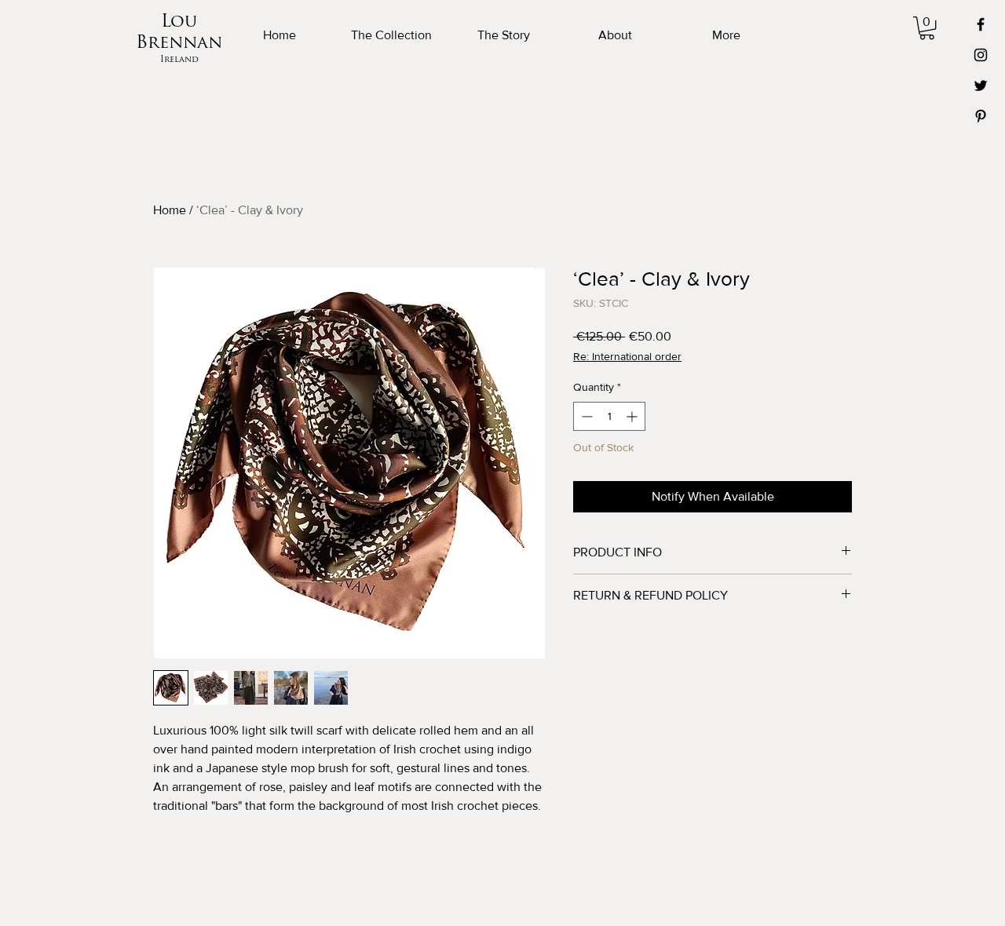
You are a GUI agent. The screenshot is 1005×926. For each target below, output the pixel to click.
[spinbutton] (609, 416)
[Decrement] (585, 416)
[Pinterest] (980, 116)
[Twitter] (980, 85)
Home (169, 210)
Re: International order (627, 356)
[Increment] (633, 416)
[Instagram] (980, 55)
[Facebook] (980, 24)
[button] (927, 27)
